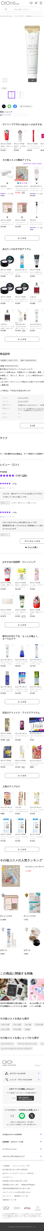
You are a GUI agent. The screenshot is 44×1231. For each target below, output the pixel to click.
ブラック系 (17, 1024)
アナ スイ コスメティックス (27, 1044)
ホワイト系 (5, 1024)
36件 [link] (41, 227)
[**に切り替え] (37, 183)
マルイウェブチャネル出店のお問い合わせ (16, 1192)
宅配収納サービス (8, 1200)
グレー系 (28, 1024)
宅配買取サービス (20, 1196)
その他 (27, 1029)
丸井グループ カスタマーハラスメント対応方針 (18, 1173)
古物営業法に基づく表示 (10, 1185)
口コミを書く (33, 547)
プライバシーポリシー (19, 1166)
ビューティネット (7, 1044)
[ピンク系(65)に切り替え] (24, 183)
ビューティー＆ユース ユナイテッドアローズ (16, 1048)
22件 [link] (41, 193)
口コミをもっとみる (32, 541)
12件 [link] (12, 193)
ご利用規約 (6, 1166)
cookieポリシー (7, 1177)
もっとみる (22, 238)
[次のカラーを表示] (28, 183)
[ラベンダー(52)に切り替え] (26, 183)
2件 (24, 475)
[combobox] (22, 9)
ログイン (37, 1065)
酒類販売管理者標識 (27, 1185)
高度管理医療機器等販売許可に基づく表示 (16, 1188)
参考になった (5, 502)
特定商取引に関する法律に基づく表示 (14, 1181)
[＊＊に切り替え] (7, 183)
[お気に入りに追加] (11, 131)
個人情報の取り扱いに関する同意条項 (14, 1169)
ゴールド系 (17, 1029)
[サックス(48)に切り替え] (20, 183)
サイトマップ (6, 1196)
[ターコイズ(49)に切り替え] (18, 183)
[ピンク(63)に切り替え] (22, 183)
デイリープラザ (19, 16)
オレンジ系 (5, 1029)
